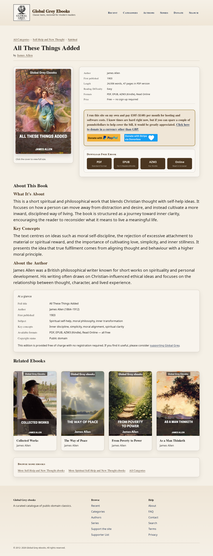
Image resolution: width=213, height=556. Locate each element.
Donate (178, 12)
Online (180, 163)
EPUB (126, 163)
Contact (153, 517)
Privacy (152, 535)
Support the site (101, 529)
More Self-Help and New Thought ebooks (41, 470)
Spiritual (72, 39)
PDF (99, 163)
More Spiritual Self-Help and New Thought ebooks (97, 470)
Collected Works (27, 440)
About (152, 506)
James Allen (25, 55)
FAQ (151, 511)
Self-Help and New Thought (48, 39)
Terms (152, 529)
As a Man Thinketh (172, 440)
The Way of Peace (76, 440)
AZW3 (152, 163)
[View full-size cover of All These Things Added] (43, 111)
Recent (112, 12)
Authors (148, 12)
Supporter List (100, 535)
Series (164, 12)
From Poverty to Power (127, 440)
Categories (130, 12)
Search (193, 12)
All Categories (21, 39)
